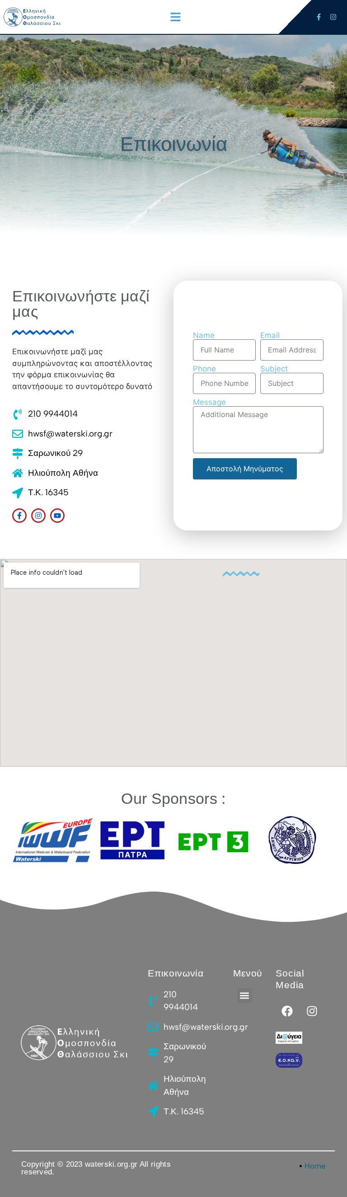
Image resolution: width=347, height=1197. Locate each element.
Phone (204, 369)
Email (270, 335)
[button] (175, 17)
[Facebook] (287, 1011)
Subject (274, 369)
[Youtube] (57, 515)
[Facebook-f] (319, 17)
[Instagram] (333, 17)
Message (209, 402)
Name (204, 335)
